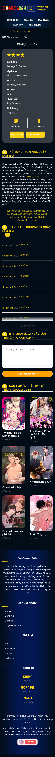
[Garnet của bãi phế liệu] (13, 511)
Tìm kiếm (31, 8)
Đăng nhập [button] (43, 6)
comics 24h (45, 728)
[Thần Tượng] (41, 513)
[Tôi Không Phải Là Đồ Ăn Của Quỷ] (41, 412)
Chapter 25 (10, 307)
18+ (6, 643)
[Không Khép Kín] (41, 461)
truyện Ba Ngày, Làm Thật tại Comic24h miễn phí (31, 219)
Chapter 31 (10, 245)
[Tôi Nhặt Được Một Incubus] (13, 413)
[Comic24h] (14, 8)
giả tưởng (10, 658)
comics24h (32, 728)
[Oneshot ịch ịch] (13, 464)
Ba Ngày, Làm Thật (22, 31)
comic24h (8, 728)
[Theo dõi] (39, 121)
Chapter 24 (10, 318)
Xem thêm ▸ (35, 24)
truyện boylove (31, 734)
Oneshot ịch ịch (12, 487)
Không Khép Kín (40, 481)
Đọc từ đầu (17, 134)
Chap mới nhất (35, 134)
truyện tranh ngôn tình (32, 731)
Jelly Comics (13, 103)
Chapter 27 (10, 287)
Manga (28, 19)
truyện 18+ (44, 734)
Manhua (18, 24)
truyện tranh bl (15, 734)
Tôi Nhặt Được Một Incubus (11, 434)
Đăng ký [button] (41, 9)
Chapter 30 (10, 255)
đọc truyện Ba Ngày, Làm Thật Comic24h (27, 210)
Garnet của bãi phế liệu (12, 532)
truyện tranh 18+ (12, 731)
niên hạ (8, 653)
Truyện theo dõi (13, 625)
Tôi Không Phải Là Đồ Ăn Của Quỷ (40, 434)
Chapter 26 (10, 297)
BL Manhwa (10, 648)
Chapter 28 (10, 276)
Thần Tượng (38, 534)
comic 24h (20, 728)
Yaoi (9, 93)
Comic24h (12, 19)
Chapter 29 (10, 266)
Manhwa (43, 19)
